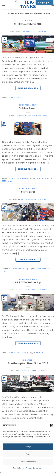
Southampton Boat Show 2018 (28, 363)
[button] (52, 425)
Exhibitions (28, 21)
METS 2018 (28, 192)
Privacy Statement (34, 468)
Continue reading (28, 88)
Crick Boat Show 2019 (28, 24)
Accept (28, 446)
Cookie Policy (18, 468)
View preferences (28, 462)
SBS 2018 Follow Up (28, 282)
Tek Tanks (41, 31)
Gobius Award (28, 108)
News (34, 105)
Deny (28, 454)
